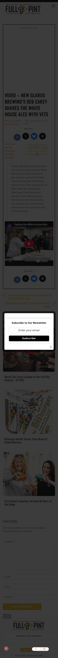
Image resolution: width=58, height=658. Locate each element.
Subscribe (29, 338)
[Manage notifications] (6, 648)
